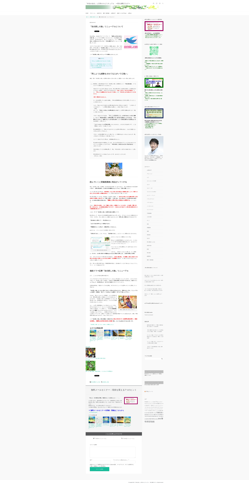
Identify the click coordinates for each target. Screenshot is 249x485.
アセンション (149, 173)
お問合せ (130, 13)
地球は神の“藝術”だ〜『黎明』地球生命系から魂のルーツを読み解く (155, 326)
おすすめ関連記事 (96, 67)
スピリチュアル (150, 407)
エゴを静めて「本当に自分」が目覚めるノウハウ (114, 338)
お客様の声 (113, 13)
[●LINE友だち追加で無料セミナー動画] (154, 51)
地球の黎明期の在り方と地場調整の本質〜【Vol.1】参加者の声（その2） (93, 339)
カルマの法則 (156, 403)
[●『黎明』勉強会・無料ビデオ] (154, 83)
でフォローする (100, 438)
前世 (160, 410)
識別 (156, 416)
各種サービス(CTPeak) (121, 13)
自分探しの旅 (105, 382)
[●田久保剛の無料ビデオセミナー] (154, 113)
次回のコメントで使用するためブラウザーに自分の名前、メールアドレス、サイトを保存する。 (112, 464)
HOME (87, 13)
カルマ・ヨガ (149, 188)
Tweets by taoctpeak (149, 314)
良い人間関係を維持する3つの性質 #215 (153, 285)
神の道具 (149, 252)
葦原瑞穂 (153, 416)
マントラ (156, 408)
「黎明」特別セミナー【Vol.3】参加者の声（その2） (128, 338)
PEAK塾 (146, 401)
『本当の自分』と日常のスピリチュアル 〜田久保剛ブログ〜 (108, 3)
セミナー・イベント (151, 195)
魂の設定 (156, 418)
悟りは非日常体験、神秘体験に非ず (121, 338)
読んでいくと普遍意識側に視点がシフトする (101, 64)
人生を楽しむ (150, 410)
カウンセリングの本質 (151, 180)
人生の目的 (149, 216)
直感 (159, 414)
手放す (155, 412)
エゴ (148, 177)
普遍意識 (149, 227)
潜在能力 (149, 234)
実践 (150, 412)
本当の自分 (151, 414)
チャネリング (156, 407)
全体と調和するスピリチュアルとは (107, 338)
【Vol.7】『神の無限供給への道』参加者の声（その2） (155, 347)
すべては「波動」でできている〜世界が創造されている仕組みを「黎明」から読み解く (155, 337)
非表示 (102, 58)
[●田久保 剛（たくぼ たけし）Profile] (154, 145)
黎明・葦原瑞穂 (106, 13)
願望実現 (149, 256)
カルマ (148, 184)
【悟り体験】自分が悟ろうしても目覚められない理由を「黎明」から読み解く (155, 331)
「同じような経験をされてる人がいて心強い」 (101, 61)
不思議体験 (149, 213)
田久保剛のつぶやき (95, 382)
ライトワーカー (150, 209)
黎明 (159, 419)
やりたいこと (150, 401)
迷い (158, 416)
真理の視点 (149, 245)
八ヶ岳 (158, 410)
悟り (153, 412)
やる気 (154, 401)
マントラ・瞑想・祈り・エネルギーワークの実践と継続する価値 (155, 342)
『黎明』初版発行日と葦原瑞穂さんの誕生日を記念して (100, 339)
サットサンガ (155, 405)
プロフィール (92, 13)
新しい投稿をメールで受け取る (98, 466)
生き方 (148, 238)
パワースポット (150, 202)
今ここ (148, 220)
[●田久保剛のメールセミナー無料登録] (154, 26)
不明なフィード (149, 391)
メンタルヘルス (150, 206)
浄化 (157, 414)
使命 (148, 224)
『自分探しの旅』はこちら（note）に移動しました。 (102, 324)
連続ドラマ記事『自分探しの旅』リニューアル (101, 65)
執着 (148, 412)
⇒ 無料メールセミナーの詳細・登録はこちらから (106, 410)
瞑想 (148, 249)
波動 (148, 231)
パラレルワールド (150, 198)
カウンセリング (150, 403)
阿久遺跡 (160, 416)
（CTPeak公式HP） (93, 412)
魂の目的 (151, 418)
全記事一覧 (99, 13)
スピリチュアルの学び (151, 191)
